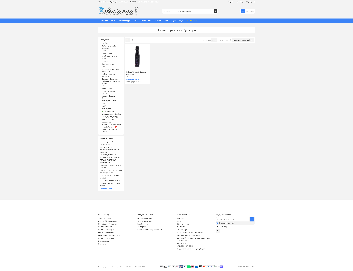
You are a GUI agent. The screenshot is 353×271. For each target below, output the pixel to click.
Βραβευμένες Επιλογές (110, 101)
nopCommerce (107, 267)
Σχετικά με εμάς (103, 241)
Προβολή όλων (106, 188)
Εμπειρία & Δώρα (108, 119)
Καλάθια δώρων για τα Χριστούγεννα (110, 165)
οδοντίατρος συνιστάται (107, 170)
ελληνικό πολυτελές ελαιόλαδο (110, 157)
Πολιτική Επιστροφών (106, 230)
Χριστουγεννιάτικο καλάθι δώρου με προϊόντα (110, 184)
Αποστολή (252, 219)
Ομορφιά (105, 61)
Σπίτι (103, 67)
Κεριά (104, 51)
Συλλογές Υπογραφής (110, 117)
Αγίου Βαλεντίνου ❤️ (109, 127)
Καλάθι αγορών (143, 224)
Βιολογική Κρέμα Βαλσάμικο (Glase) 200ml (136, 73)
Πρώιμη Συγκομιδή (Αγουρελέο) (108, 75)
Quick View (133, 66)
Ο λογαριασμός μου (144, 218)
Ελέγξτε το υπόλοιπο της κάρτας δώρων (190, 249)
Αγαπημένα (141, 227)
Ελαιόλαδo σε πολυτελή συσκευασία (110, 70)
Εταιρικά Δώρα (181, 230)
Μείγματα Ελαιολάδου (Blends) (109, 97)
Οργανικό (118, 170)
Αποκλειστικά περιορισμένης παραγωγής (111, 123)
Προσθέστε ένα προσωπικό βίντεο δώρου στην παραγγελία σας (193, 239)
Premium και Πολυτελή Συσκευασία (188, 235)
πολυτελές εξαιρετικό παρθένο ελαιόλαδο (109, 176)
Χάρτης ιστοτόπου (105, 218)
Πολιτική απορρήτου (105, 227)
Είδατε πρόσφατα (182, 224)
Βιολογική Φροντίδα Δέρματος (109, 47)
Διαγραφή (231, 223)
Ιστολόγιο (179, 221)
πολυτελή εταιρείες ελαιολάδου (110, 180)
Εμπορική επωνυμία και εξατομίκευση (190, 232)
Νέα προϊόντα (181, 227)
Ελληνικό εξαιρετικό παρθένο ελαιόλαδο (109, 151)
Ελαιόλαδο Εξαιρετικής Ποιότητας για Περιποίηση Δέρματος (111, 81)
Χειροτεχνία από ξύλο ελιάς (111, 114)
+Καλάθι (141, 67)
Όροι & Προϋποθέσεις (106, 232)
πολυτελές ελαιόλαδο (107, 173)
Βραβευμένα (106, 109)
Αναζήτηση (215, 11)
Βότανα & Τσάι (107, 88)
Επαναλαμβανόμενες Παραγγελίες (149, 230)
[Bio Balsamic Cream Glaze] (137, 57)
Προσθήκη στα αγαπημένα (129, 66)
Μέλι (103, 86)
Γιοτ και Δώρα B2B (182, 243)
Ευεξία (104, 106)
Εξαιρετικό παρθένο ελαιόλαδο (109, 92)
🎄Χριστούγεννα (108, 111)
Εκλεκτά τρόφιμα (108, 64)
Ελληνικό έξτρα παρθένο (108, 155)
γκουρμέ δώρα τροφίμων (107, 142)
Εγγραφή (231, 2)
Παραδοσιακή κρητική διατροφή (109, 131)
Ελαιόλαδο (105, 43)
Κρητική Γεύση (107, 53)
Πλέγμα (127, 40)
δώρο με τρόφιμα (105, 144)
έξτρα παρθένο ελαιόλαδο (108, 161)
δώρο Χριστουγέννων (106, 147)
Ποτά (103, 103)
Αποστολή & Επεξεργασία (107, 221)
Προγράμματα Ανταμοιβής (107, 224)
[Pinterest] (218, 231)
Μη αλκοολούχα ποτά (109, 56)
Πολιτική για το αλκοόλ (106, 238)
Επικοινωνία (102, 244)
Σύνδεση (240, 2)
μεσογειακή (103, 168)
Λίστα (133, 40)
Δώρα (104, 59)
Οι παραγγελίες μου (144, 221)
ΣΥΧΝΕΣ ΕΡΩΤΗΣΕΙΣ (184, 246)
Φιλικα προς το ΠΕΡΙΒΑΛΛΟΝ (109, 235)
